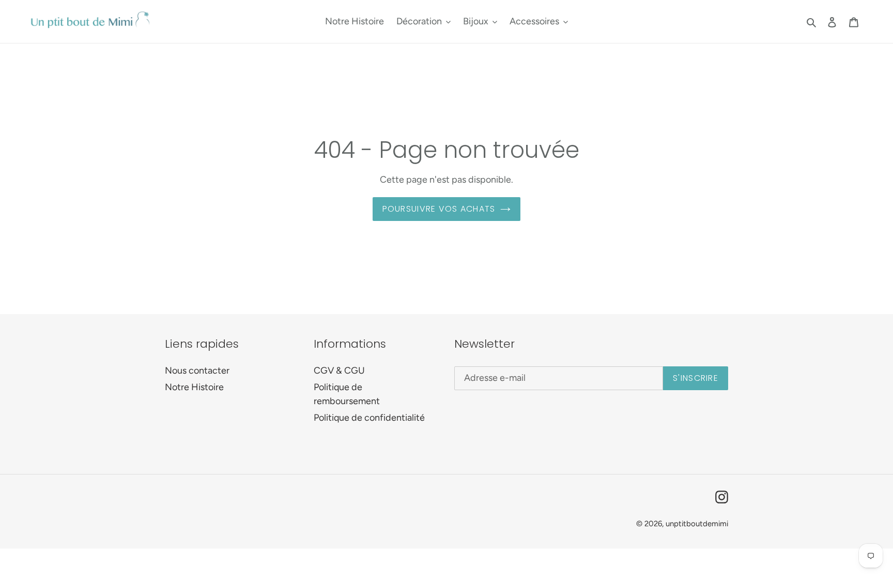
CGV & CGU (339, 370)
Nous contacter (197, 370)
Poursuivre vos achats (439, 209)
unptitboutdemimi (697, 523)
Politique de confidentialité (369, 417)
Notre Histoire (194, 387)
